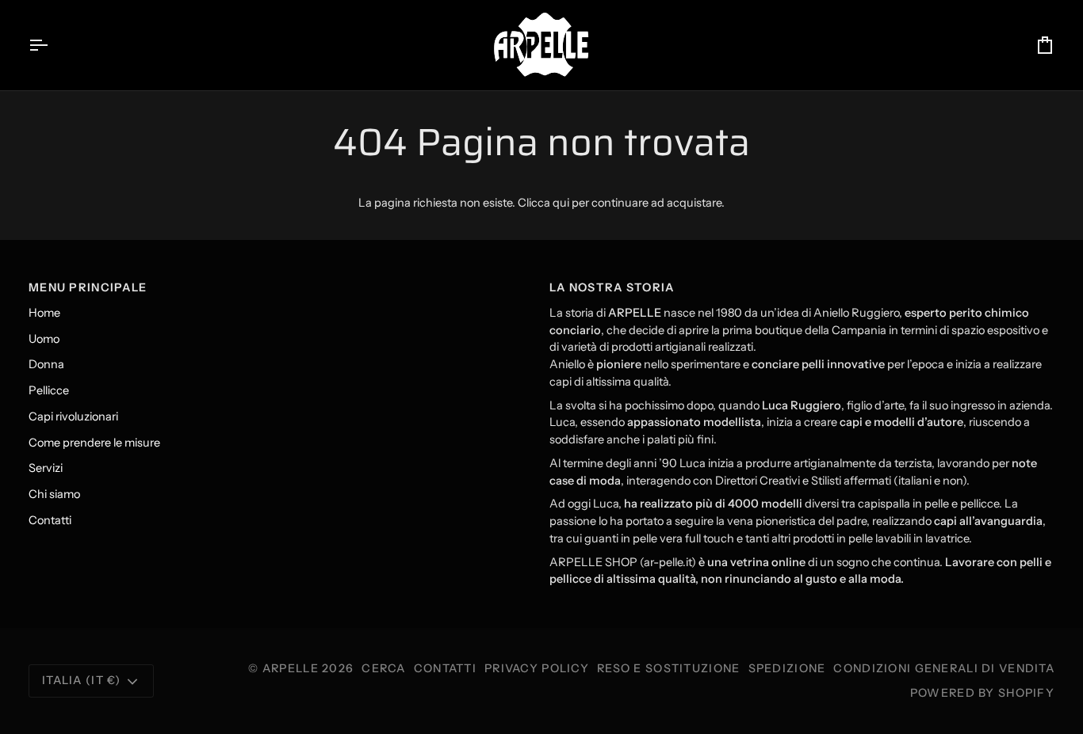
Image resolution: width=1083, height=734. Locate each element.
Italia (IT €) (81, 680)
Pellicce (49, 390)
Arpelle (290, 668)
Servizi (46, 468)
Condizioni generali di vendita (943, 668)
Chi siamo (54, 494)
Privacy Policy (536, 668)
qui (561, 203)
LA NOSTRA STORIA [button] (612, 287)
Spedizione (787, 668)
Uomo (44, 339)
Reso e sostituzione (668, 668)
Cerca (383, 668)
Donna (46, 364)
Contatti (50, 520)
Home (44, 313)
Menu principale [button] (88, 287)
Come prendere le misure (94, 442)
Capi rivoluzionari (73, 416)
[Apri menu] (52, 45)
